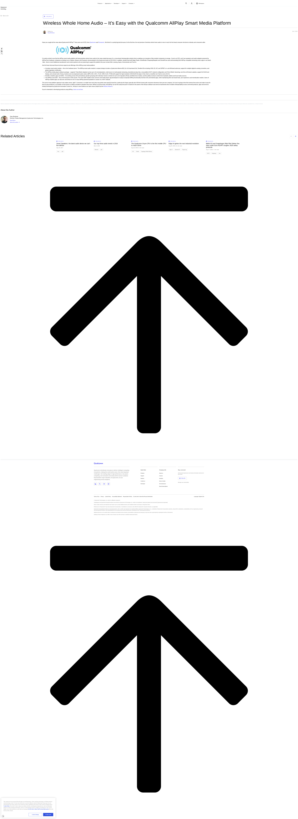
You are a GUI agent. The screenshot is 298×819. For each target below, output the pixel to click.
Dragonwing (184, 149)
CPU (133, 151)
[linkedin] (2, 51)
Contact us (143, 481)
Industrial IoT (177, 149)
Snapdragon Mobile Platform (146, 151)
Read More (12, 120)
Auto (219, 153)
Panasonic (101, 42)
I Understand (48, 814)
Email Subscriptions (163, 486)
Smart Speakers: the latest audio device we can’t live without (73, 144)
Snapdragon (214, 153)
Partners (142, 478)
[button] (143, 496)
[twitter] (2, 54)
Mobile (137, 151)
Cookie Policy (108, 496)
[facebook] (2, 49)
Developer (143, 483)
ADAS (208, 153)
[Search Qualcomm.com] (186, 3)
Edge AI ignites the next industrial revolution (184, 143)
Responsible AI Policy (127, 496)
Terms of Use (96, 496)
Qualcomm (93, 42)
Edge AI (171, 149)
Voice (58, 151)
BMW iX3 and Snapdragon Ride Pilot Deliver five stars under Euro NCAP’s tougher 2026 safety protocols (222, 145)
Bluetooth (96, 149)
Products (142, 473)
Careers (161, 475)
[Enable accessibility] (3, 816)
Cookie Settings (35, 814)
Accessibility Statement (117, 496)
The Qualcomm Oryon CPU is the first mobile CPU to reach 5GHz (148, 144)
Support (142, 475)
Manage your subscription (183, 482)
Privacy (102, 496)
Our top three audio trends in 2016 (106, 143)
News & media (162, 481)
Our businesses (162, 483)
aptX (62, 151)
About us (161, 473)
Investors (161, 478)
